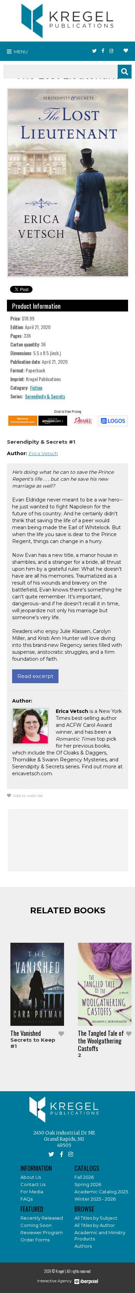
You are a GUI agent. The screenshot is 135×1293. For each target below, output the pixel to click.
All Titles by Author (94, 1225)
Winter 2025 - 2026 (95, 1199)
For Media (31, 1191)
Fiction (36, 387)
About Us (30, 1177)
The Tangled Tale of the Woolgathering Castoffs (101, 1040)
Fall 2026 (84, 1177)
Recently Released (41, 1218)
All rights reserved (79, 1271)
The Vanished (25, 1033)
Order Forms (35, 1239)
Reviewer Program (41, 1232)
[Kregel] (67, 19)
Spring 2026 (87, 1184)
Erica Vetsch (43, 453)
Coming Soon (36, 1225)
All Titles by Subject (95, 1218)
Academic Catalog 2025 (101, 1191)
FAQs (26, 1199)
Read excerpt (35, 676)
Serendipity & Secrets (45, 396)
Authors (83, 1246)
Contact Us (32, 1184)
